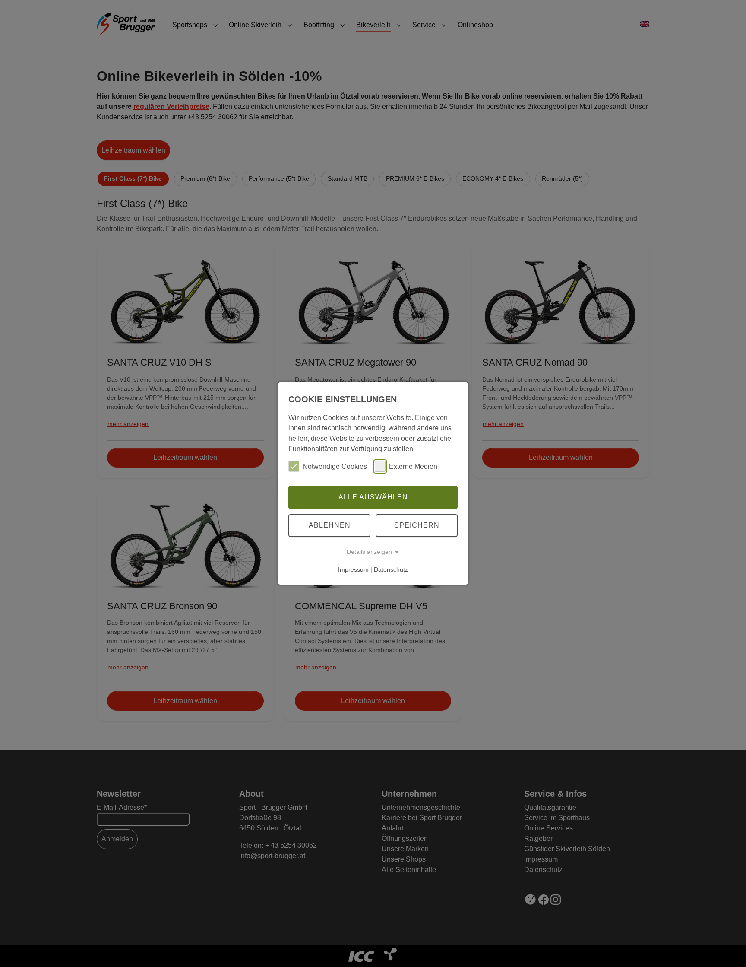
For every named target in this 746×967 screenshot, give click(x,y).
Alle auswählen (373, 497)
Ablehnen (330, 525)
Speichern (416, 525)
